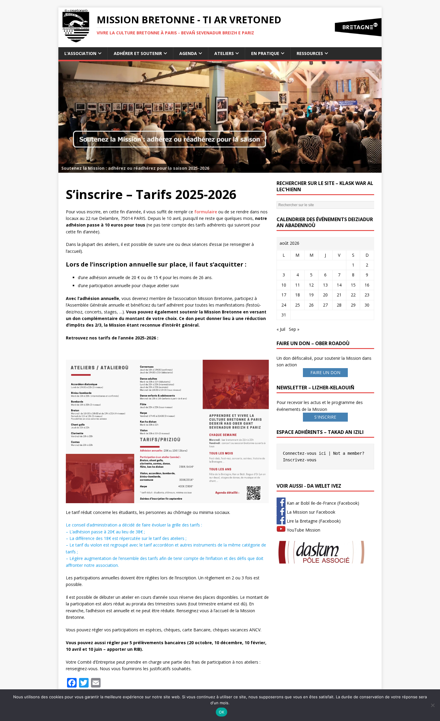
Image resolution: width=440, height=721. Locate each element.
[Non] (433, 705)
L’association (80, 53)
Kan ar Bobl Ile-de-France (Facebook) (322, 503)
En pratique (265, 53)
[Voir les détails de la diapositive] (220, 117)
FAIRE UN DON (325, 372)
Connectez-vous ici (304, 453)
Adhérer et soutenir (138, 53)
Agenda (188, 53)
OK (221, 712)
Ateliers (224, 53)
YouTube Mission (303, 530)
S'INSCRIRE (325, 417)
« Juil (281, 329)
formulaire (205, 212)
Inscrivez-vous (299, 459)
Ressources (310, 53)
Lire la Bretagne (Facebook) (313, 521)
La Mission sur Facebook (310, 512)
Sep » (294, 329)
